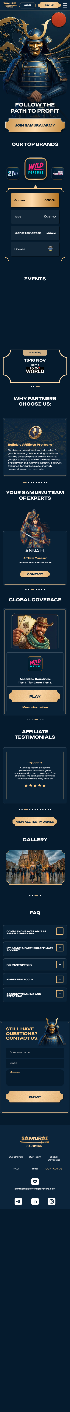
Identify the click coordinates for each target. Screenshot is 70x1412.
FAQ (16, 1168)
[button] (27, 719)
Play (35, 696)
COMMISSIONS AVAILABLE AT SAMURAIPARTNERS (26, 932)
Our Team (35, 1157)
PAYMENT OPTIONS (19, 965)
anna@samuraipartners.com (35, 562)
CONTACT (35, 574)
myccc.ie (35, 762)
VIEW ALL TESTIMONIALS (35, 821)
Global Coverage (54, 1158)
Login (27, 5)
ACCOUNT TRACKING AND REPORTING (24, 995)
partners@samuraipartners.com (35, 1188)
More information (35, 707)
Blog (35, 1168)
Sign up (49, 5)
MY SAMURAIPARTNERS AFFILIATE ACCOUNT (30, 949)
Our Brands (16, 1157)
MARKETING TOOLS (20, 979)
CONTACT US (54, 1168)
